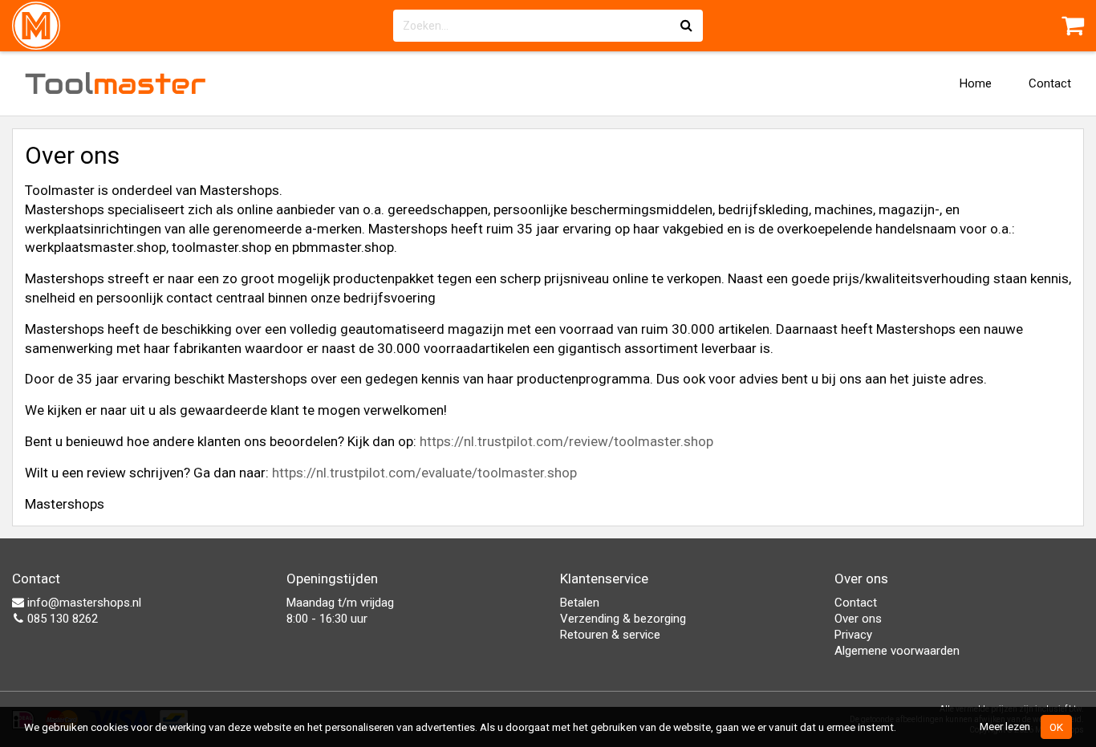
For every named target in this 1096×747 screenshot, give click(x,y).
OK (1056, 727)
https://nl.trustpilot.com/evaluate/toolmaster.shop (424, 473)
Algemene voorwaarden (897, 650)
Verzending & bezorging (623, 618)
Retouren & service (610, 634)
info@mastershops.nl (82, 602)
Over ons (858, 618)
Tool (115, 83)
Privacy (853, 634)
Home (976, 83)
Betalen (579, 602)
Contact (1050, 83)
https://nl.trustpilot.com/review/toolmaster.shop (566, 441)
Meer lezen (1005, 726)
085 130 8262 (61, 618)
